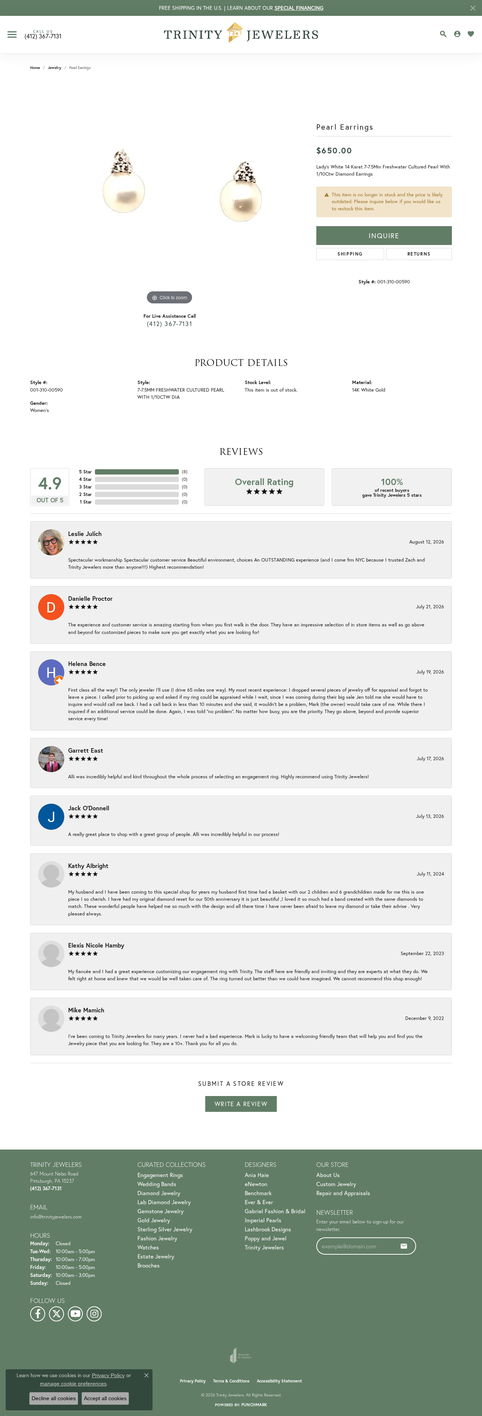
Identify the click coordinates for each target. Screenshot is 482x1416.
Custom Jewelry (336, 1184)
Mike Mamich (86, 1010)
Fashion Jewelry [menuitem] (157, 1238)
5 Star (85, 472)
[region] (169, 193)
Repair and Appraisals (343, 1193)
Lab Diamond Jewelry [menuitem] (164, 1202)
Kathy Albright (88, 866)
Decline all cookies (54, 1398)
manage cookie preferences (73, 1384)
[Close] (472, 8)
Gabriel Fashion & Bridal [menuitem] (275, 1211)
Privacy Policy (193, 1381)
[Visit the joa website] (241, 1355)
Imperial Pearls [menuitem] (263, 1220)
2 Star (85, 494)
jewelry (54, 67)
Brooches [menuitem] (148, 1265)
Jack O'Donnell (88, 808)
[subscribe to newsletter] (404, 1246)
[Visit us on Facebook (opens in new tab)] (37, 1313)
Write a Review (241, 1104)
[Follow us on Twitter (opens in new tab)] (56, 1313)
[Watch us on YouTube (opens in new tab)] (75, 1313)
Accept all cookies (105, 1398)
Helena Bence (87, 663)
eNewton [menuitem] (256, 1184)
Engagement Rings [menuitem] (160, 1175)
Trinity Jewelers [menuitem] (264, 1247)
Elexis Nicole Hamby (96, 945)
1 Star (86, 502)
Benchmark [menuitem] (258, 1193)
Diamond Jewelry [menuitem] (158, 1193)
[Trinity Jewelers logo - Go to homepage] (241, 35)
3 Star (85, 487)
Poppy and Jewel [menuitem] (266, 1238)
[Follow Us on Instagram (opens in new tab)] (94, 1313)
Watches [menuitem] (148, 1247)
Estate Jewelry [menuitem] (155, 1256)
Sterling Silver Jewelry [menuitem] (164, 1229)
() (185, 472)
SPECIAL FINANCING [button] (299, 8)
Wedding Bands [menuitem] (156, 1184)
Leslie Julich (85, 533)
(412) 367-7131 (169, 324)
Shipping (350, 254)
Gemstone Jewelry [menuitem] (160, 1211)
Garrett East (85, 750)
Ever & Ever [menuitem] (259, 1202)
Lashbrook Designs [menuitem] (268, 1229)
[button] (443, 34)
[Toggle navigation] (12, 34)
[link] (42, 35)
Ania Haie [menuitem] (257, 1175)
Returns (419, 254)
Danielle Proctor (90, 598)
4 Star (85, 479)
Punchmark (254, 1404)
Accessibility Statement (279, 1381)
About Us (328, 1175)
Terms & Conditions (231, 1381)
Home (35, 67)
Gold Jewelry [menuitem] (153, 1220)
